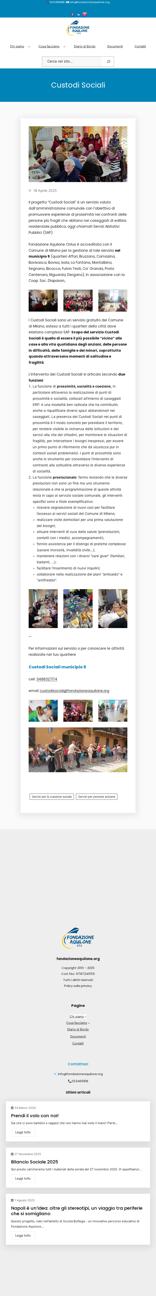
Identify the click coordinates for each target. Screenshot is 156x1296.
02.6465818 (80, 1081)
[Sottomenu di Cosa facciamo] (64, 46)
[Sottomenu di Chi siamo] (29, 46)
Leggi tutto (23, 1132)
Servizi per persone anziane (96, 796)
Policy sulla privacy (78, 986)
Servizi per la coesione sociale (52, 796)
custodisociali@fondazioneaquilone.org (74, 690)
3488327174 (46, 679)
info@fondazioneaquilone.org (80, 1074)
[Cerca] (109, 61)
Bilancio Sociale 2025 (34, 1162)
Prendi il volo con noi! (35, 1116)
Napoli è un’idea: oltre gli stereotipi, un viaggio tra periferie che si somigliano (76, 1211)
